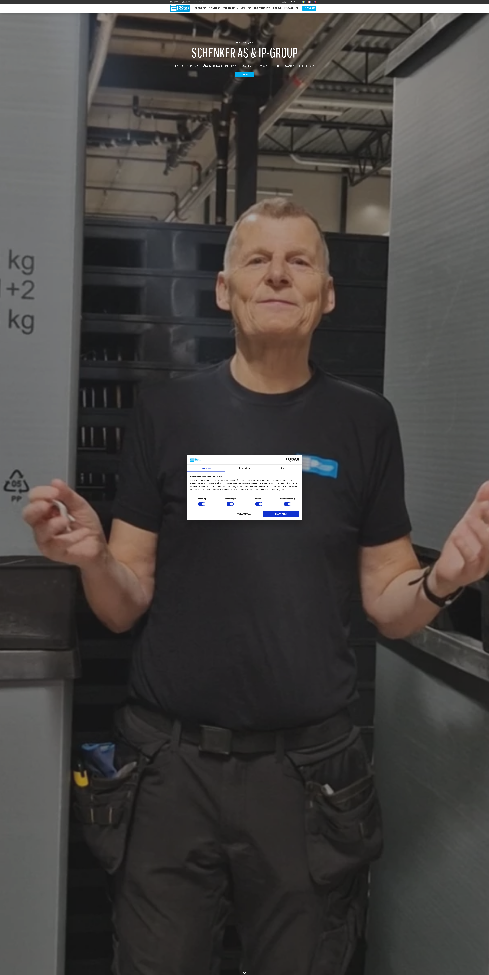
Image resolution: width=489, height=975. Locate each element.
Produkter (200, 8)
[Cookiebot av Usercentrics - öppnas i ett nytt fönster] (288, 460)
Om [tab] (282, 468)
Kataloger (309, 8)
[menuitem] (200, 8)
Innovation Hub (262, 8)
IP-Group (277, 8)
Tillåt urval (244, 514)
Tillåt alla (281, 514)
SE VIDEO (244, 74)
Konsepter (245, 8)
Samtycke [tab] (206, 468)
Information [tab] (244, 468)
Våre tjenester (230, 8)
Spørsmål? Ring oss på (186, 2)
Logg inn (283, 2)
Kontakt (288, 8)
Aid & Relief (214, 8)
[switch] (230, 504)
